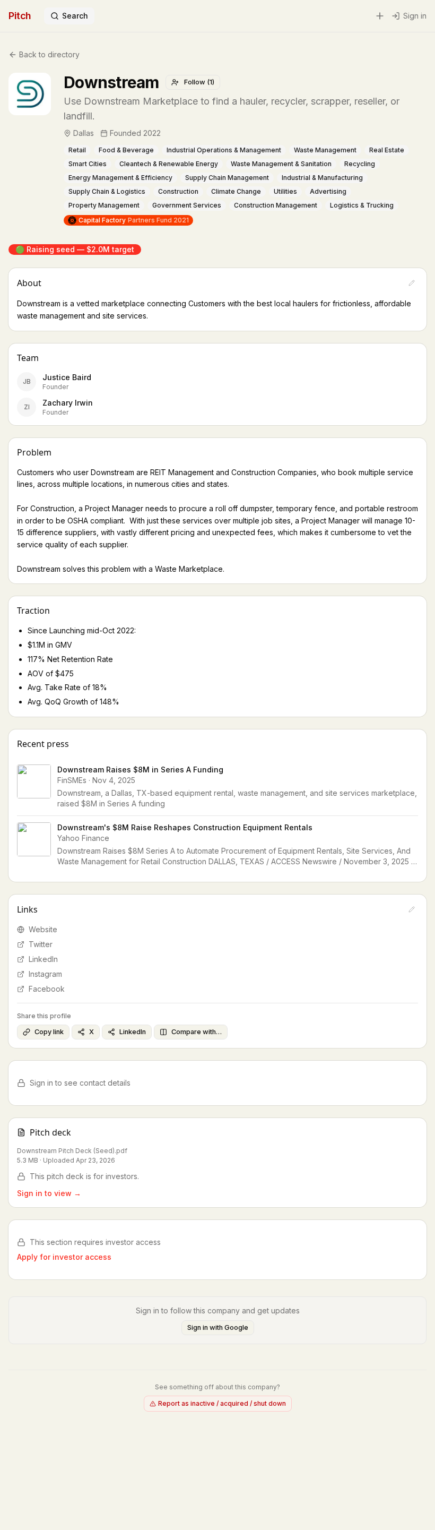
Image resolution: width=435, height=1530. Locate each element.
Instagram (45, 973)
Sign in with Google (217, 1327)
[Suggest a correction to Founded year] (168, 133)
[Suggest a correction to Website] (411, 909)
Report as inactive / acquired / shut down (222, 1403)
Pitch (19, 15)
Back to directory (49, 54)
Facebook (47, 988)
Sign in (415, 15)
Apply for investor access (64, 1256)
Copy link (49, 1032)
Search (75, 15)
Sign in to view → (49, 1193)
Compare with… (196, 1032)
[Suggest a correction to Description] (411, 283)
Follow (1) (199, 82)
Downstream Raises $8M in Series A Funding (140, 769)
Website (43, 929)
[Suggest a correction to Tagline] (421, 108)
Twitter (41, 944)
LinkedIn (43, 959)
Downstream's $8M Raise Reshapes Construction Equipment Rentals (184, 827)
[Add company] (379, 15)
